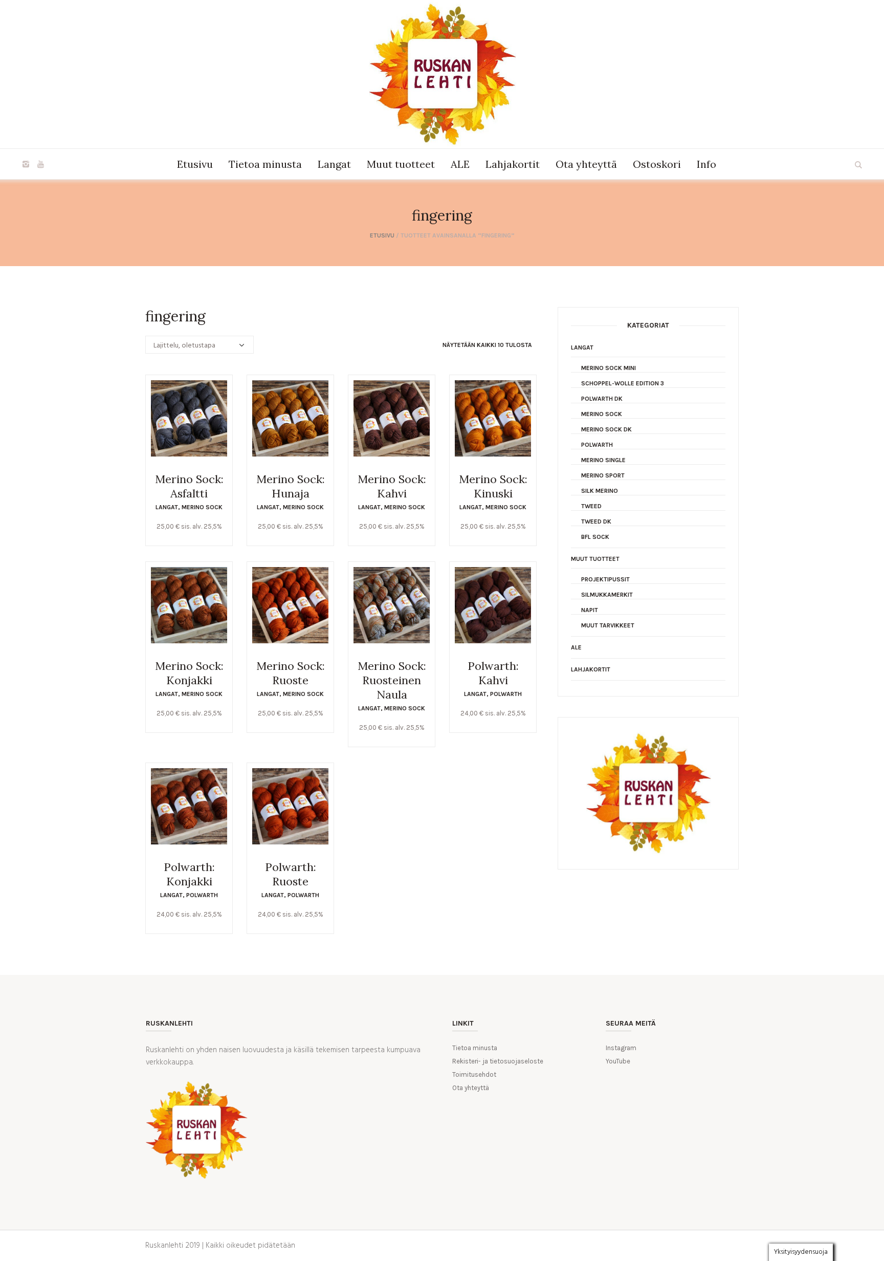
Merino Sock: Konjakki (189, 673)
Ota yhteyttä (470, 1088)
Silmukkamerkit (607, 594)
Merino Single (603, 460)
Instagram (621, 1048)
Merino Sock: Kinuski (493, 486)
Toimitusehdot (474, 1074)
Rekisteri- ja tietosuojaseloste (497, 1061)
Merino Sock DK (606, 429)
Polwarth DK (602, 398)
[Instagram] (25, 164)
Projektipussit (605, 579)
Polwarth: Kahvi (493, 673)
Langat (167, 507)
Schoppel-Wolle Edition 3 (622, 383)
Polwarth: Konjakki (189, 874)
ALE (576, 647)
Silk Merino (599, 490)
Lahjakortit (590, 669)
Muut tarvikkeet (607, 625)
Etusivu (382, 235)
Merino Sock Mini (608, 368)
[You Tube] (40, 164)
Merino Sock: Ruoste (290, 673)
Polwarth (506, 694)
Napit (589, 610)
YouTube (618, 1061)
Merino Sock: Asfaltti (189, 486)
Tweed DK (596, 521)
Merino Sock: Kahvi (392, 486)
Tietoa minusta (474, 1048)
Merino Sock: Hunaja (290, 486)
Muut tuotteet (595, 558)
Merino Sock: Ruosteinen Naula (392, 680)
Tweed (591, 506)
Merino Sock (202, 507)
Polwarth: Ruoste (290, 874)
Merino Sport (603, 475)
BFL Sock (595, 536)
